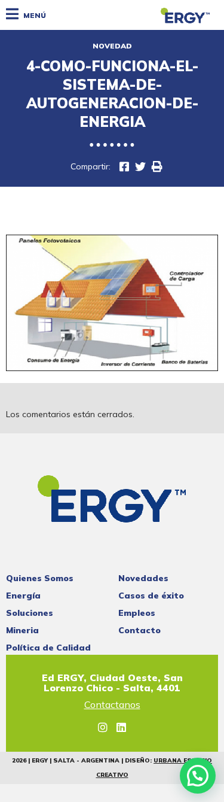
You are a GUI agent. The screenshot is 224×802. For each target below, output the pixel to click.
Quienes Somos (39, 578)
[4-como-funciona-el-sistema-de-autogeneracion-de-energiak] (124, 167)
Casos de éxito (151, 595)
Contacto (139, 630)
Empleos (136, 613)
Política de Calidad (48, 647)
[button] (198, 776)
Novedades (143, 578)
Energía (23, 595)
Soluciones (29, 613)
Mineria (22, 630)
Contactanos (112, 705)
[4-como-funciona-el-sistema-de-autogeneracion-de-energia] (140, 167)
